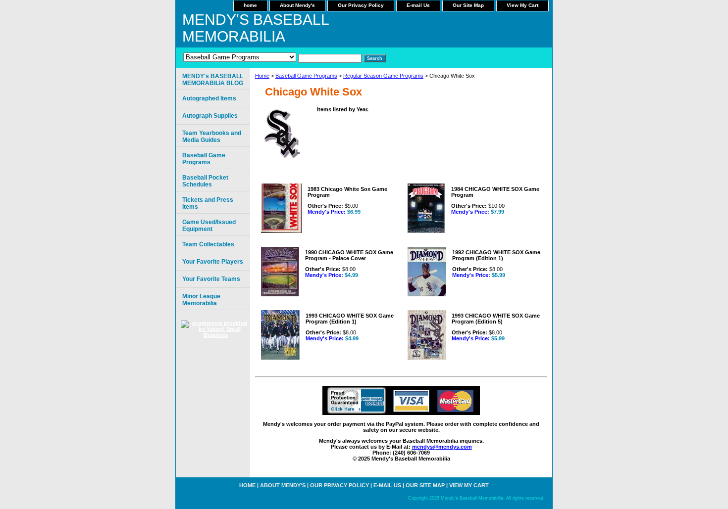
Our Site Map (468, 5)
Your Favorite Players (212, 261)
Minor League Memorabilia (201, 300)
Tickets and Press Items (207, 203)
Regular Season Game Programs (383, 76)
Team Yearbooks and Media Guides (211, 136)
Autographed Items (209, 98)
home (250, 5)
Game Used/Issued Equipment (209, 225)
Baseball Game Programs (306, 76)
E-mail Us (418, 5)
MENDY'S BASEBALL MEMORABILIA (255, 28)
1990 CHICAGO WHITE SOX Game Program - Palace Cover (349, 255)
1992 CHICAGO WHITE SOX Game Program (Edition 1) (496, 255)
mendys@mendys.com (442, 447)
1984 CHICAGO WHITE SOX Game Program (495, 192)
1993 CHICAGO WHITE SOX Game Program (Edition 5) (496, 318)
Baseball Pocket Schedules (205, 181)
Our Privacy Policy (361, 5)
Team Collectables (208, 244)
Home (262, 76)
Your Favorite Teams (211, 279)
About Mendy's (297, 5)
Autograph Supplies (210, 115)
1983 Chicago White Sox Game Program (347, 192)
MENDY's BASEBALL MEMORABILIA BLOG (212, 80)
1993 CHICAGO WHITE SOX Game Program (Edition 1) (350, 318)
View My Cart (522, 5)
